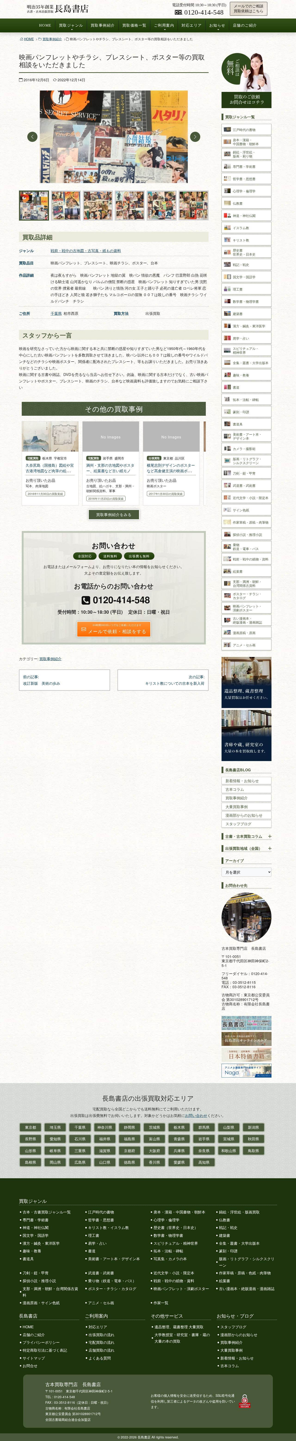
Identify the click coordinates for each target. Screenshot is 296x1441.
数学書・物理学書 (168, 1235)
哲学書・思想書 (101, 1219)
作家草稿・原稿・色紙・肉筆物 (245, 1272)
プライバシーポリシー (41, 1342)
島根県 (30, 1162)
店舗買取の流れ (101, 1350)
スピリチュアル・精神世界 (176, 1243)
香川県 (154, 1162)
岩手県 (204, 1138)
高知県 (204, 1162)
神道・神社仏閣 (36, 1227)
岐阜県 (55, 1150)
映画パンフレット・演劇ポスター (181, 1288)
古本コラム (234, 789)
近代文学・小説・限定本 (174, 1272)
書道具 (28, 1258)
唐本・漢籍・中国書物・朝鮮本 (179, 1212)
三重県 (80, 1150)
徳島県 (129, 1162)
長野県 (30, 1138)
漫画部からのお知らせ (243, 815)
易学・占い (97, 1243)
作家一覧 (161, 1302)
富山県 (154, 1138)
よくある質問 (100, 1358)
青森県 (179, 1138)
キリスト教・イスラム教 (108, 1227)
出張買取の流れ (101, 1334)
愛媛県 (179, 1162)
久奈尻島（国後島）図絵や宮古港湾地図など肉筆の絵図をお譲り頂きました (50, 471)
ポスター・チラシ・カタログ (112, 1288)
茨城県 (154, 1127)
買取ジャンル (71, 25)
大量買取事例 (236, 806)
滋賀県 (104, 1150)
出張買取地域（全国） (243, 848)
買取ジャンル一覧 (240, 116)
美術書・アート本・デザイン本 (114, 1258)
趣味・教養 (32, 1250)
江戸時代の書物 (101, 1212)
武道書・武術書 (101, 1272)
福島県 (129, 1138)
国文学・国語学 (36, 1235)
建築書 (224, 1235)
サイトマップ (34, 1358)
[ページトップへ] (287, 1429)
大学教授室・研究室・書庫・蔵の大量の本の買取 (182, 1338)
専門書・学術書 (36, 1219)
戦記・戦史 (228, 1227)
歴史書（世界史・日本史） (176, 1227)
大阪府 (154, 1150)
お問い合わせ (196, 1115)
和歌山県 (228, 1150)
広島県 (80, 1162)
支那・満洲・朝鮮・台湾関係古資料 (50, 1292)
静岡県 (129, 1127)
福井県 (104, 1138)
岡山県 (55, 1162)
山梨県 (228, 1127)
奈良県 (204, 1150)
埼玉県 (55, 1127)
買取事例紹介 (103, 25)
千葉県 (56, 313)
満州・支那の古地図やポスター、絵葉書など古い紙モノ (110, 468)
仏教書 (224, 1219)
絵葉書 (224, 1280)
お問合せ (30, 1365)
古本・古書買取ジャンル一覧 (47, 1212)
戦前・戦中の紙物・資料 (174, 1280)
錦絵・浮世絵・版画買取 (239, 1212)
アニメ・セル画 (101, 1302)
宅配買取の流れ (101, 1342)
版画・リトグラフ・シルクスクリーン (246, 1262)
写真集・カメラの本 (170, 1258)
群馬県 (204, 1127)
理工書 (93, 1235)
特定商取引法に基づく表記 (45, 1350)
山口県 (104, 1162)
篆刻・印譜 (228, 1250)
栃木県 (179, 1127)
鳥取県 (253, 1150)
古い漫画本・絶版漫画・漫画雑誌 (246, 1288)
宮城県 (228, 1138)
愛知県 (55, 1138)
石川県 (80, 1138)
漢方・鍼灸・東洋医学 (41, 1243)
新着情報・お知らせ (242, 780)
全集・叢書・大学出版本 (239, 1243)
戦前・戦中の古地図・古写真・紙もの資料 (86, 250)
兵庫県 (179, 1150)
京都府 (129, 1150)
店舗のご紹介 (245, 25)
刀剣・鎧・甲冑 (36, 1272)
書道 (92, 1250)
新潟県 (253, 1127)
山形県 (30, 1150)
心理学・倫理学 (166, 1219)
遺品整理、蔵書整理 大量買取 (179, 1326)
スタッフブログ (238, 824)
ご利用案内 (164, 25)
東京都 (30, 1127)
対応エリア (192, 25)
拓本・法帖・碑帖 (168, 1250)
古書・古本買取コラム (243, 836)
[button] (32, 137)
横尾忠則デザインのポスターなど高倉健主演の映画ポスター (171, 471)
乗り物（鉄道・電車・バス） (112, 1280)
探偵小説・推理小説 (39, 1280)
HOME (45, 25)
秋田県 (253, 1138)
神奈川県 (104, 1127)
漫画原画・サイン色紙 (41, 1302)
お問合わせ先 (236, 885)
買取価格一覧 (134, 25)
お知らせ (217, 25)
